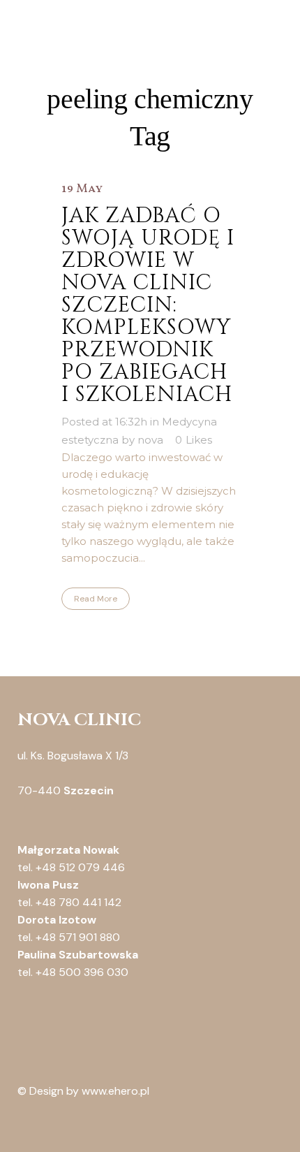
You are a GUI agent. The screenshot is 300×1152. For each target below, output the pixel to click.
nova (150, 439)
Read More (95, 598)
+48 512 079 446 (80, 867)
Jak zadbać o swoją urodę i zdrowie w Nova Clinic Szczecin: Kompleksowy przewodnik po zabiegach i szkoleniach (147, 305)
